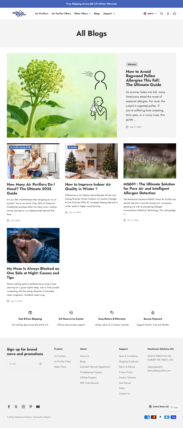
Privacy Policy (126, 372)
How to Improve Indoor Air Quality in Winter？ (88, 186)
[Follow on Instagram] (23, 407)
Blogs (97, 13)
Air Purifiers (41, 13)
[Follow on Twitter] (16, 407)
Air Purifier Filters (61, 13)
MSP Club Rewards (89, 383)
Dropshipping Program (91, 372)
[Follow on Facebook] (9, 407)
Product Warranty (127, 377)
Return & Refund (127, 366)
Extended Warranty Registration (95, 366)
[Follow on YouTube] (38, 407)
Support (107, 13)
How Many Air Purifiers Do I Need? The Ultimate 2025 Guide (31, 189)
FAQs (121, 388)
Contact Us (124, 393)
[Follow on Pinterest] (31, 407)
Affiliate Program (88, 377)
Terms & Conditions (128, 356)
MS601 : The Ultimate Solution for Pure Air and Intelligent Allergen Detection (149, 188)
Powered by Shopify (41, 417)
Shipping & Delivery (128, 361)
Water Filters (81, 13)
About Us (84, 356)
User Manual (125, 383)
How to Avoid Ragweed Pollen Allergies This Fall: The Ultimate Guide (143, 78)
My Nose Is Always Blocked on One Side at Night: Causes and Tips (33, 273)
